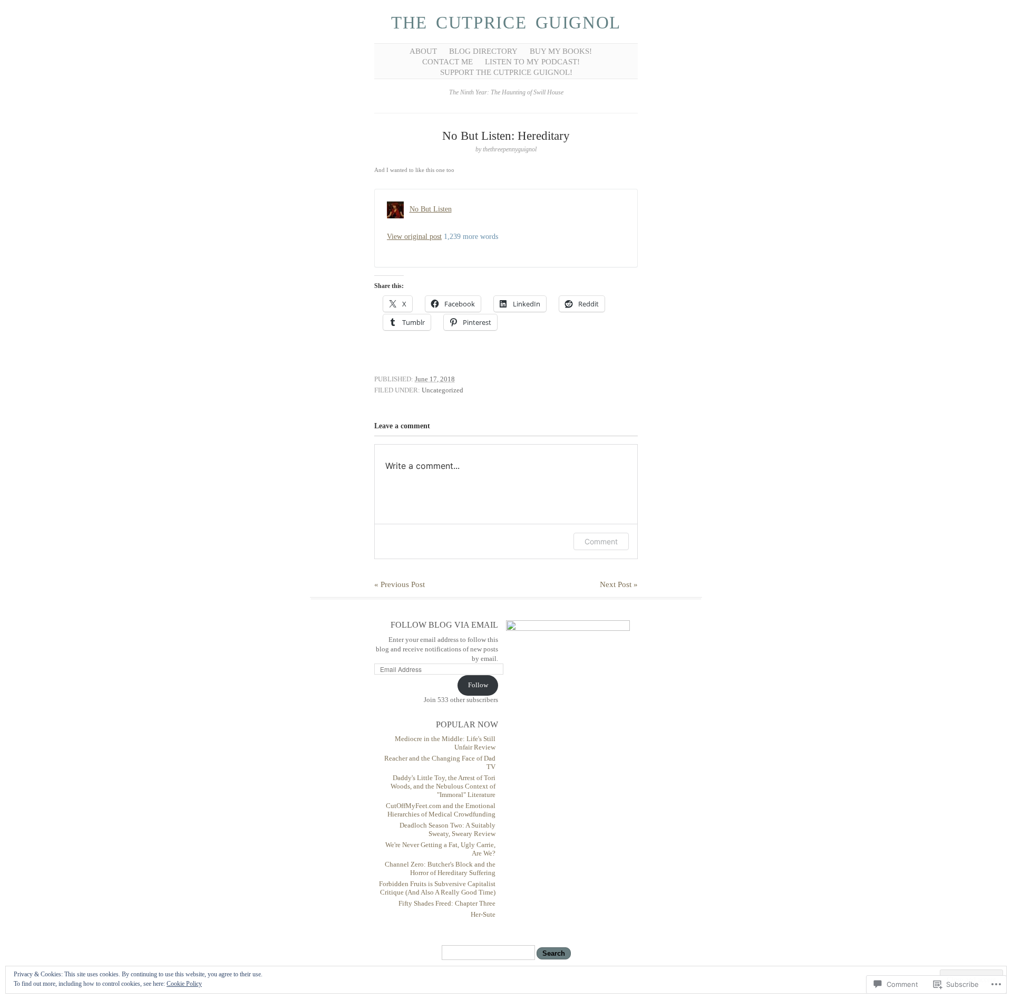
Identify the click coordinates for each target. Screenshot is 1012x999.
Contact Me (447, 61)
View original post (414, 237)
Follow (478, 685)
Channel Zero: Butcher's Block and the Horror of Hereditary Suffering (440, 868)
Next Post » (619, 584)
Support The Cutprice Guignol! (506, 72)
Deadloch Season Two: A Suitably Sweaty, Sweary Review (447, 829)
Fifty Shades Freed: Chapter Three (446, 903)
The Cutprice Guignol (506, 22)
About (423, 51)
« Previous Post (399, 584)
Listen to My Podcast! (532, 61)
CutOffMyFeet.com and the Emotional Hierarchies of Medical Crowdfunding (440, 810)
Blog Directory (483, 51)
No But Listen (431, 209)
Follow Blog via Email (444, 624)
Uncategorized (442, 390)
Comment (601, 541)
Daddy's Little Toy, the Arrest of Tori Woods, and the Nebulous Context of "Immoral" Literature (443, 786)
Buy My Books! (561, 51)
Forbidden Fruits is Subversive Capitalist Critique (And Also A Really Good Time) (437, 888)
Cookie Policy (184, 983)
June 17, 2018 (435, 379)
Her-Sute (483, 914)
